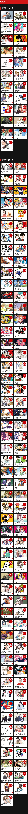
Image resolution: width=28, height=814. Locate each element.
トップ (2, 5)
